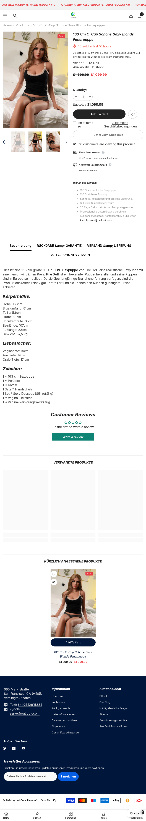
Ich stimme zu (85, 124)
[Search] (15, 16)
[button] (3, 142)
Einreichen (68, 776)
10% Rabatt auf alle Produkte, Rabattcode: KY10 (95, 4)
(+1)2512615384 (30, 705)
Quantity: (80, 90)
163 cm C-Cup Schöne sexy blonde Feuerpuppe (73, 654)
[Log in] (131, 16)
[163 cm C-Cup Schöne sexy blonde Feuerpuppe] (73, 603)
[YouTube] (23, 748)
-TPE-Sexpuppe (65, 270)
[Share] (140, 114)
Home (7, 25)
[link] (25, 535)
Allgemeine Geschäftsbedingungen (120, 124)
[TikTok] (14, 748)
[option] (35, 80)
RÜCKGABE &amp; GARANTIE (59, 245)
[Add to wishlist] (132, 114)
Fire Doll (93, 63)
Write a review (73, 437)
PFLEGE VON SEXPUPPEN (70, 255)
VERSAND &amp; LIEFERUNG (109, 245)
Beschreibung (21, 245)
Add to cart (99, 114)
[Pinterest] (4, 748)
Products (22, 25)
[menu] (5, 16)
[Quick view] (54, 582)
